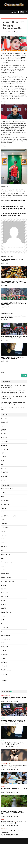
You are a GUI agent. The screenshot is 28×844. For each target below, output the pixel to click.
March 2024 (3, 468)
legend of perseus (5, 566)
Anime (2, 496)
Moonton (3, 600)
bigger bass (3, 508)
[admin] (14, 232)
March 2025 (3, 433)
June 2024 (3, 457)
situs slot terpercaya (5, 639)
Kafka (2, 558)
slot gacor (3, 643)
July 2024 (3, 453)
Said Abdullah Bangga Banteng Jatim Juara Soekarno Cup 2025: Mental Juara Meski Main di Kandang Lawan (13, 303)
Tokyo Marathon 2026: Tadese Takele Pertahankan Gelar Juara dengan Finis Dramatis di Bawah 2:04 (14, 337)
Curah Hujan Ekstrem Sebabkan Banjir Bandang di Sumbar (14, 789)
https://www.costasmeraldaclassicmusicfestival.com (14, 247)
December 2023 (4, 480)
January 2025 (4, 441)
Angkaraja (23, 57)
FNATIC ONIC (4, 523)
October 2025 (4, 426)
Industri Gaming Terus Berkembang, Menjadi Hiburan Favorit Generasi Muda (12, 358)
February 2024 (4, 472)
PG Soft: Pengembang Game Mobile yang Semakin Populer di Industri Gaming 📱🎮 (14, 822)
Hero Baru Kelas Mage (6, 554)
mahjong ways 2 (5, 573)
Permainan (3, 616)
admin (18, 31)
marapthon (3, 585)
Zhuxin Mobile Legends (6, 670)
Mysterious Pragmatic (6, 612)
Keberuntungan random (6, 562)
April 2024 (3, 464)
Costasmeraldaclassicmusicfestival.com (15, 200)
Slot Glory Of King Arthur (6, 646)
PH (1, 623)
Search (2, 372)
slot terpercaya (4, 654)
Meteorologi (3, 589)
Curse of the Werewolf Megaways (9, 516)
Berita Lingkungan (5, 500)
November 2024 (4, 449)
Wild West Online (5, 666)
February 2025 (4, 437)
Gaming (2, 542)
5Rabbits (3, 492)
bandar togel (4, 680)
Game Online (4, 535)
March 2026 (3, 418)
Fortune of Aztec (5, 527)
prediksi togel (4, 674)
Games (2, 539)
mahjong (3, 569)
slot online (3, 650)
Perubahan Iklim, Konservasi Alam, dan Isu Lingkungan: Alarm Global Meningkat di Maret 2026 (13, 812)
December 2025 (4, 422)
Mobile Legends (4, 593)
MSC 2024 (3, 608)
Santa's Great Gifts (5, 635)
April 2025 (3, 430)
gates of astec (4, 546)
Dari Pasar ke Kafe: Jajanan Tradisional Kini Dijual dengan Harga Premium (13, 316)
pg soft (2, 619)
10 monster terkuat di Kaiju (7, 489)
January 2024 (4, 476)
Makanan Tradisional (6, 577)
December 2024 (4, 445)
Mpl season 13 (4, 604)
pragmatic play (4, 627)
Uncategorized (4, 662)
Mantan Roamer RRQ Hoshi (7, 581)
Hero (2, 550)
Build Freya (3, 512)
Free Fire (3, 531)
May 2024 (3, 460)
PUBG (2, 631)
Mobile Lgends (4, 596)
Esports (2, 519)
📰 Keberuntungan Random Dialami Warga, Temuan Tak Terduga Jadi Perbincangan (14, 766)
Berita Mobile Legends (6, 504)
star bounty (3, 658)
